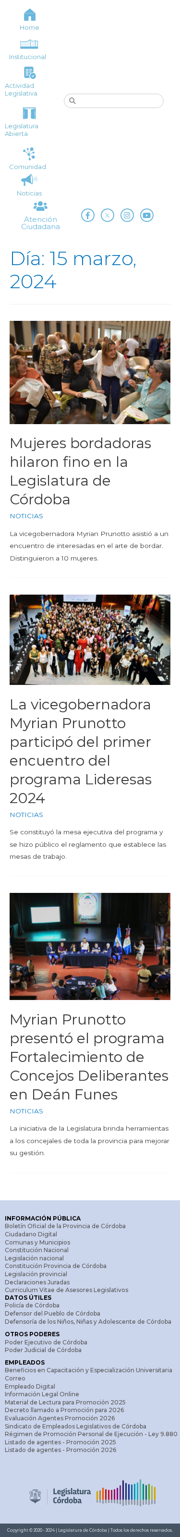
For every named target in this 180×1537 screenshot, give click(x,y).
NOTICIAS (26, 516)
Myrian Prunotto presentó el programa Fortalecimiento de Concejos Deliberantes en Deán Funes (89, 1057)
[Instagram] (127, 215)
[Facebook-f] (88, 215)
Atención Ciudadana (40, 223)
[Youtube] (147, 215)
